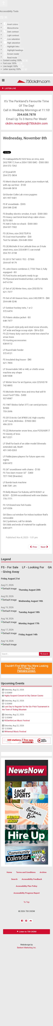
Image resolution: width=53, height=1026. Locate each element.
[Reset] (2, 17)
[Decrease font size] (18, 63)
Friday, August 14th (28, 634)
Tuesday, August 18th (29, 612)
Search (45, 654)
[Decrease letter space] (22, 69)
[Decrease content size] (23, 60)
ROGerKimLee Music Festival (17, 720)
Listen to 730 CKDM (27, 931)
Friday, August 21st (10, 578)
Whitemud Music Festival (15, 731)
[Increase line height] (22, 66)
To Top (26, 902)
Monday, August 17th (29, 623)
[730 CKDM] (26, 81)
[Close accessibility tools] (6, 17)
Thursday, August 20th (30, 590)
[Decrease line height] (19, 66)
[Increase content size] (26, 60)
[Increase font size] (21, 63)
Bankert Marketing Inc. (26, 947)
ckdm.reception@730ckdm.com (26, 123)
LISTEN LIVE (10, 88)
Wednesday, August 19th (31, 601)
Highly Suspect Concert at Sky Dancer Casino (23, 695)
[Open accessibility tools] (3, 3)
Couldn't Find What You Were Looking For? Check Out (26, 668)
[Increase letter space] (25, 69)
